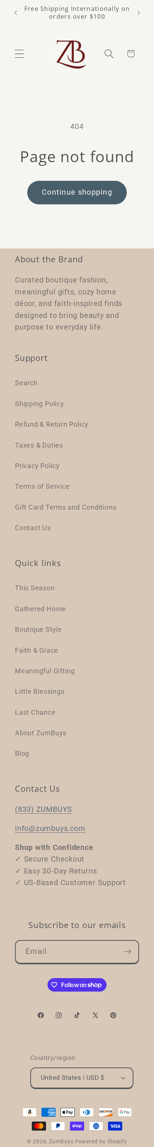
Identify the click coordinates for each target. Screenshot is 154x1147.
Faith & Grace (36, 650)
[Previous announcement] (15, 12)
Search (26, 383)
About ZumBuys (41, 733)
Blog (22, 753)
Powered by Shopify (101, 1141)
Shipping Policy (39, 404)
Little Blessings (39, 691)
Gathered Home (40, 609)
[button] (19, 53)
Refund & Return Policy (52, 424)
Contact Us (33, 528)
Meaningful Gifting (45, 671)
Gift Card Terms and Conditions (65, 507)
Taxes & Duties (39, 445)
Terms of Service (42, 486)
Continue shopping (77, 192)
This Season (35, 588)
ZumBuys (61, 1141)
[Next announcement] (138, 12)
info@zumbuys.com (50, 828)
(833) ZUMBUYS (43, 809)
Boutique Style (38, 629)
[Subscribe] (127, 952)
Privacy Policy (37, 466)
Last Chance (35, 712)
